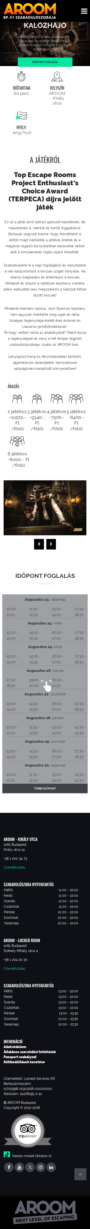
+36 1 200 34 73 (15, 858)
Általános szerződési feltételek (30, 1052)
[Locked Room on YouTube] (19, 1167)
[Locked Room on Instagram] (40, 1167)
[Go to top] (80, 1174)
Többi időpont (45, 788)
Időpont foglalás (45, 62)
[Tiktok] (7, 1156)
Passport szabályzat (20, 1057)
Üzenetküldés (14, 867)
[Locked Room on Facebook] (9, 1167)
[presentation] (39, 544)
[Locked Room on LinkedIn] (51, 1167)
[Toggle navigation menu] (84, 11)
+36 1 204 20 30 (15, 960)
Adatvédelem (15, 1047)
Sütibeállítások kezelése (24, 1062)
